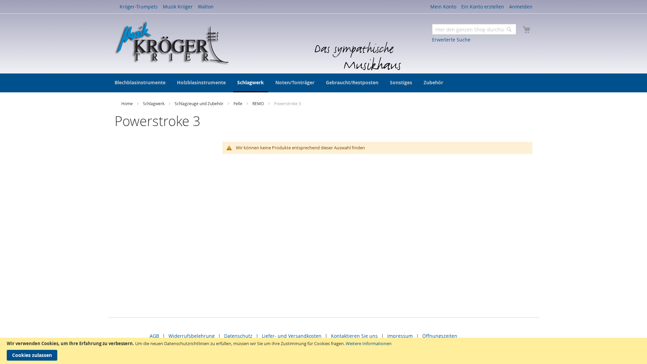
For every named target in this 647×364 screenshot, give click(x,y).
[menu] (323, 82)
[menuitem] (140, 82)
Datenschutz (238, 336)
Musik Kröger (178, 6)
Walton (206, 6)
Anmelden (520, 6)
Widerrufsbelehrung (191, 336)
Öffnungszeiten (439, 336)
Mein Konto (443, 6)
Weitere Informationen (369, 343)
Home (127, 103)
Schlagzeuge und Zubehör (199, 103)
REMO (258, 103)
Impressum (400, 336)
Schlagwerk (154, 103)
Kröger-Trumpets (139, 6)
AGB (154, 336)
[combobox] (474, 29)
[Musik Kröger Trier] (171, 43)
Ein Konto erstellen (482, 6)
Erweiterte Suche (451, 39)
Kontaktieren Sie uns (354, 336)
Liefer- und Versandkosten (291, 336)
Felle (238, 103)
